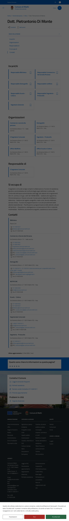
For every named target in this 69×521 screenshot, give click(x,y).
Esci (34, 517)
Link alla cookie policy (32, 511)
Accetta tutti (56, 517)
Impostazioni (13, 517)
